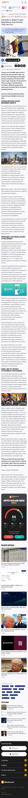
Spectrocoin (10, 258)
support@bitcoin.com (6, 794)
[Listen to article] (2, 60)
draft (15, 689)
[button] (19, 60)
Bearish (8, 536)
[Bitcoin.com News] (5, 2)
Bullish (19, 536)
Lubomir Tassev (8, 66)
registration (13, 695)
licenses (9, 692)
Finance (6, 14)
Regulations (6, 698)
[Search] (22, 2)
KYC (3, 692)
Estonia (21, 689)
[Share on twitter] (18, 66)
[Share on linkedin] (24, 66)
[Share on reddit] (21, 66)
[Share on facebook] (16, 66)
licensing (17, 692)
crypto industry (7, 689)
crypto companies (20, 686)
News (2, 14)
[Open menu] (25, 2)
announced (21, 412)
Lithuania (5, 695)
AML (12, 686)
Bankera (9, 252)
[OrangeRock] (10, 10)
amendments (5, 686)
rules (13, 698)
